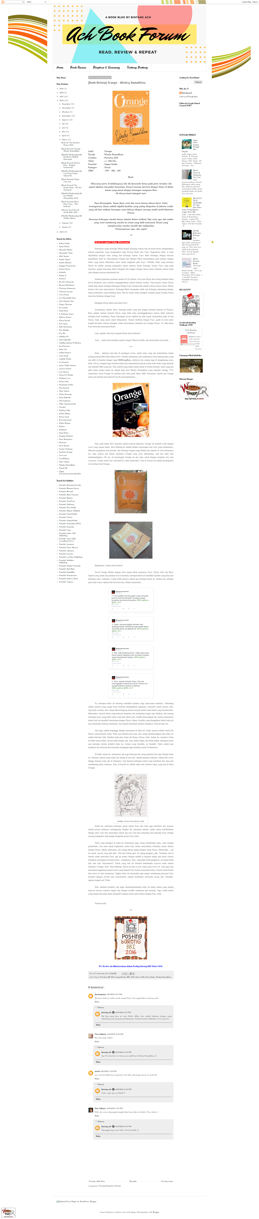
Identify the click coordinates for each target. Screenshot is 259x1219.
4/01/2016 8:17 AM (114, 994)
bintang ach (106, 1013)
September (66, 116)
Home (59, 67)
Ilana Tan (63, 349)
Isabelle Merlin (65, 359)
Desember (66, 104)
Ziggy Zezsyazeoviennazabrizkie (70, 472)
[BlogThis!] (125, 973)
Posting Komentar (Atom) (110, 1186)
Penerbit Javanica (66, 544)
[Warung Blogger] (8, 1217)
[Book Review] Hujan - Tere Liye (70, 180)
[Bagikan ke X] (128, 973)
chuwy (133, 1212)
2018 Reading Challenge (191, 331)
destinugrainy (100, 994)
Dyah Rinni (63, 311)
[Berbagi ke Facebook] (131, 973)
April (64, 136)
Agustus (65, 120)
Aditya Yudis (64, 244)
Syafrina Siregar (66, 452)
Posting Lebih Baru (97, 1181)
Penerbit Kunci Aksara (68, 548)
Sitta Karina (64, 446)
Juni (64, 128)
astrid (97, 1071)
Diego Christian (65, 305)
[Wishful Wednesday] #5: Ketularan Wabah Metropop (71, 157)
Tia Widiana (64, 459)
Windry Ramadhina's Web (134, 821)
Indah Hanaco (65, 353)
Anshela (62, 272)
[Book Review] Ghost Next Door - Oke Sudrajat (70, 204)
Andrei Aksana (65, 263)
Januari (65, 227)
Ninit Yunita (64, 391)
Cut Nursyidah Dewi (67, 298)
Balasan (101, 1008)
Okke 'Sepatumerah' (67, 404)
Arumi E (62, 279)
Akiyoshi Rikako (65, 250)
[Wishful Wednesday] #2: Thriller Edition (71, 217)
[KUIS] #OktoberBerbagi (197, 233)
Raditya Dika (64, 410)
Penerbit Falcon (65, 517)
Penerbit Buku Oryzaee (68, 495)
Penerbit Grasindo (66, 527)
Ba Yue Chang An (66, 282)
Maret (65, 140)
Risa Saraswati (65, 420)
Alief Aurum (64, 256)
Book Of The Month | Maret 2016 (70, 144)
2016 (62, 101)
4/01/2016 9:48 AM (115, 1034)
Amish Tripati (64, 260)
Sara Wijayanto (65, 439)
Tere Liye (63, 455)
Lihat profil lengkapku (188, 97)
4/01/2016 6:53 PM (123, 1052)
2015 (62, 232)
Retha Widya (64, 414)
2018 (62, 93)
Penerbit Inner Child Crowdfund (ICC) (67, 540)
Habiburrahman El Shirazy (70, 343)
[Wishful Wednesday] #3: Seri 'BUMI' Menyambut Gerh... (71, 196)
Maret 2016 (140, 977)
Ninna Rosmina (65, 394)
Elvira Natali (64, 321)
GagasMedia (120, 977)
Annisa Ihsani (64, 269)
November (66, 108)
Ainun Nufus (64, 247)
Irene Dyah (63, 356)
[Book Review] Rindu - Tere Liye (197, 262)
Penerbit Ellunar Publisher (69, 511)
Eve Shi (62, 333)
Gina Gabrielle (65, 340)
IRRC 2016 (130, 977)
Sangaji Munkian (66, 436)
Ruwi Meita (64, 433)
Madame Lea (64, 378)
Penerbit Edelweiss (66, 505)
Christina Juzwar (66, 292)
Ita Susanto (64, 362)
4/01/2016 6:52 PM (123, 1089)
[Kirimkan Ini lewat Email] (123, 973)
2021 (62, 89)
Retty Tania (64, 417)
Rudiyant (63, 430)
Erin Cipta (63, 324)
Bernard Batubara (66, 285)
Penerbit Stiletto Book (68, 579)
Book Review (78, 67)
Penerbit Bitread (66, 492)
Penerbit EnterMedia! (68, 514)
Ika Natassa (64, 346)
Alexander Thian (66, 253)
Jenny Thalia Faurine (67, 366)
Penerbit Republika (67, 572)
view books (198, 349)
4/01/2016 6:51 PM (123, 1013)
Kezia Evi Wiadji (66, 375)
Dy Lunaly (63, 308)
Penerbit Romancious (68, 576)
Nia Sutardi (64, 388)
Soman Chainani (65, 449)
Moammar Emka (66, 385)
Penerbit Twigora (66, 582)
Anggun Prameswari (67, 266)
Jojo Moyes (64, 372)
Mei (64, 132)
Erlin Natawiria (65, 327)
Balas (97, 1002)
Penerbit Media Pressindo (70, 566)
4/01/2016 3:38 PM (108, 1071)
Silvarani (62, 443)
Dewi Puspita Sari (66, 301)
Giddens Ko (64, 337)
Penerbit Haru (65, 530)
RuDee (62, 427)
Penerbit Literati (66, 554)
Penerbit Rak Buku (67, 569)
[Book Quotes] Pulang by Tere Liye (197, 174)
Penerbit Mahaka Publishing (66, 561)
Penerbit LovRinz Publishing (70, 557)
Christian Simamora (67, 288)
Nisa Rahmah (65, 398)
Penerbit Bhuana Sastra (69, 488)
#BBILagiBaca (124, 360)
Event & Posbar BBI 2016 (105, 977)
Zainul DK (63, 468)
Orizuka (62, 407)
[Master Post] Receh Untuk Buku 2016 (70, 211)
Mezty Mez (64, 382)
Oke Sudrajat (64, 401)
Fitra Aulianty (100, 1034)
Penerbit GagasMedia (68, 521)
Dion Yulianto (100, 1109)
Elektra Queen (65, 317)
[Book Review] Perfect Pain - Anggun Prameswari (70, 165)
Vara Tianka (64, 462)
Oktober (66, 112)
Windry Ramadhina (163, 977)
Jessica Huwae (65, 369)
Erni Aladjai (64, 330)
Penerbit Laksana (66, 551)
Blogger (156, 1212)
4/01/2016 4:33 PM (115, 1109)
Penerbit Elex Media (67, 508)
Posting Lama (167, 1181)
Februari (65, 223)
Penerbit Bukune (66, 498)
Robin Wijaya (64, 423)
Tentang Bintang (137, 67)
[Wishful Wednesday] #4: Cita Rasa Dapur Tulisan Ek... (71, 173)
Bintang (191, 336)
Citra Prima (64, 295)
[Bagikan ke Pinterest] (133, 973)
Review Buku (150, 977)
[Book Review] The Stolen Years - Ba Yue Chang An (71, 187)
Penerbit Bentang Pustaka (70, 485)
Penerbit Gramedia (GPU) (70, 524)
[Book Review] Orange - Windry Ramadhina (71, 150)
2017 (62, 97)
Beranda (133, 1181)
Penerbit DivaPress (67, 501)
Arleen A (62, 276)
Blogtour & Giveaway (106, 67)
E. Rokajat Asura (66, 314)
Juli (63, 124)
